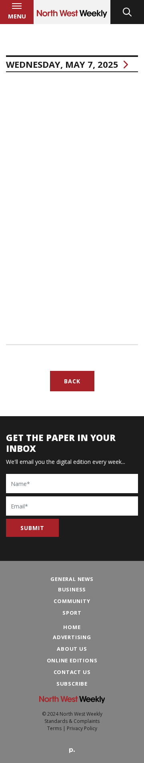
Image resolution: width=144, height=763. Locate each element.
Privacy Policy (82, 728)
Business (72, 589)
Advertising (72, 637)
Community (72, 601)
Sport (72, 612)
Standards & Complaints (72, 721)
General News (72, 579)
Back (72, 381)
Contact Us (72, 672)
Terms (54, 728)
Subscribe (72, 683)
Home (71, 627)
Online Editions (72, 660)
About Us (72, 648)
